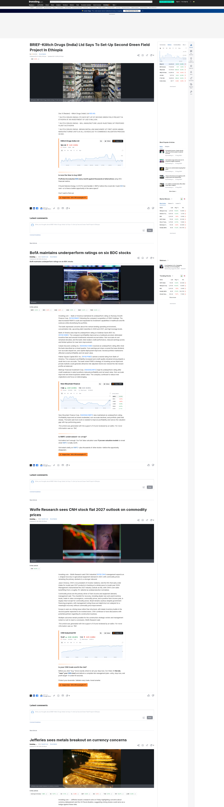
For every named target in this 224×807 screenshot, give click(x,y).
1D (61, 125)
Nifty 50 (162, 38)
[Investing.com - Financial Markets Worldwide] (36, 2)
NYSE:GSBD (63, 310)
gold (94, 783)
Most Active (163, 178)
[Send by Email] (63, 183)
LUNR (100, 804)
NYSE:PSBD (86, 331)
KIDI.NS (92, 88)
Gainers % (170, 178)
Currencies (162, 19)
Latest (31, 7)
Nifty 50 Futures (164, 47)
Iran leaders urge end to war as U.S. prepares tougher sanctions (174, 135)
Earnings (118, 7)
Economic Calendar (86, 5)
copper (86, 785)
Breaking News (47, 7)
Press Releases (153, 7)
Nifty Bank (162, 44)
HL (93, 804)
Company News (111, 7)
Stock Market (68, 7)
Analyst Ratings (144, 7)
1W (65, 125)
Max (80, 125)
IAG (85, 804)
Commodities (60, 7)
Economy (86, 7)
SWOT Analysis (135, 7)
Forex (54, 7)
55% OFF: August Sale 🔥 (166, 1)
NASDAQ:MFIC (90, 344)
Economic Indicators (77, 7)
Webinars (163, 235)
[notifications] (191, 1)
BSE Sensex (163, 41)
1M (68, 125)
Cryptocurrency (93, 7)
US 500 (161, 50)
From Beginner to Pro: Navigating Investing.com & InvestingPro (173, 240)
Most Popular (39, 7)
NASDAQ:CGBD (86, 320)
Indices (169, 19)
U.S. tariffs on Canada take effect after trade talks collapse (175, 159)
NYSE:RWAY (74, 293)
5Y (77, 125)
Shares (184, 19)
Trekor (115, 793)
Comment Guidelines (35, 209)
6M (71, 125)
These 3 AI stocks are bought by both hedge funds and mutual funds (175, 151)
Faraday (83, 791)
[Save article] (143, 30)
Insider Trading (101, 7)
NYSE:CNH (101, 549)
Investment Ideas (126, 7)
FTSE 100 (162, 52)
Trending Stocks (165, 250)
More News (172, 166)
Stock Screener (97, 5)
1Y (74, 125)
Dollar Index (163, 55)
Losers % (178, 178)
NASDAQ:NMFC (87, 390)
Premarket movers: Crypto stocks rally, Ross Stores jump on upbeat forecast (174, 127)
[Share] (138, 30)
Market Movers (165, 173)
